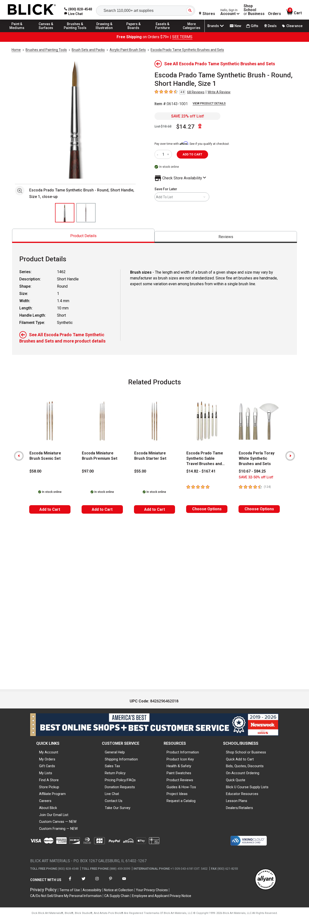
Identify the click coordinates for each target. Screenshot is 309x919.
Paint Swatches (179, 773)
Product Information (183, 752)
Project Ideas (177, 794)
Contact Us (113, 801)
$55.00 (140, 471)
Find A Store (49, 780)
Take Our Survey (117, 808)
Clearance (294, 26)
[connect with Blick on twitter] (83, 881)
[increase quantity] (168, 154)
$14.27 (185, 126)
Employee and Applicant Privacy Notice (161, 896)
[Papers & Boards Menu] (133, 31)
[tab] (83, 236)
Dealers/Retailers (239, 808)
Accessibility (92, 890)
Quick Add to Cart (240, 759)
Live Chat (112, 794)
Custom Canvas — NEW (58, 821)
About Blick (48, 808)
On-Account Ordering (242, 773)
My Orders (47, 759)
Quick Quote (235, 780)
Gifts (254, 26)
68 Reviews (195, 92)
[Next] (290, 456)
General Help (115, 752)
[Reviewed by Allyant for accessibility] (265, 879)
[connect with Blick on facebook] (70, 881)
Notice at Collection (118, 890)
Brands (213, 26)
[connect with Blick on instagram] (97, 881)
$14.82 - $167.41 (201, 471)
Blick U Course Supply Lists (247, 787)
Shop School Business (254, 10)
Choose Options (207, 509)
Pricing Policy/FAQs (120, 780)
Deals (272, 26)
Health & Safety (179, 766)
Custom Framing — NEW (58, 828)
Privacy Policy (43, 889)
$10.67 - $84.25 (252, 471)
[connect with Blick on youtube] (124, 881)
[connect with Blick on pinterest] (110, 881)
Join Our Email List (53, 815)
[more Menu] (191, 31)
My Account (48, 752)
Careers (45, 801)
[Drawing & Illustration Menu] (104, 31)
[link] (73, 14)
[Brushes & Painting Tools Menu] (75, 31)
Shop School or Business (246, 752)
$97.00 (88, 471)
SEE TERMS (182, 37)
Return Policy (115, 773)
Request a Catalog (181, 801)
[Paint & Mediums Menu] (17, 31)
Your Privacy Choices (152, 890)
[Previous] (19, 456)
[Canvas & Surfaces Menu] (46, 31)
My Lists (45, 773)
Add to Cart (49, 509)
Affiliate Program (52, 794)
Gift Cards (47, 766)
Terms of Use (69, 890)
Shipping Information (121, 759)
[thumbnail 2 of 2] (86, 212)
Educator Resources (242, 794)
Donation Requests (120, 787)
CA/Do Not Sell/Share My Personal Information (66, 896)
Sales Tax (112, 766)
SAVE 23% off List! (187, 116)
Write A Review (219, 92)
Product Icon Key (180, 759)
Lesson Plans (236, 801)
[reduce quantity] (158, 154)
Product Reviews (180, 780)
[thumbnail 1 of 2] (64, 212)
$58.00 (35, 471)
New (237, 26)
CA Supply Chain (116, 896)
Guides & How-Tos (181, 787)
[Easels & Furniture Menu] (162, 31)
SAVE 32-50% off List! (256, 477)
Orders (274, 14)
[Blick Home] (32, 10)
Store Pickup (49, 787)
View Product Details (209, 103)
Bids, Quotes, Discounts (245, 766)
